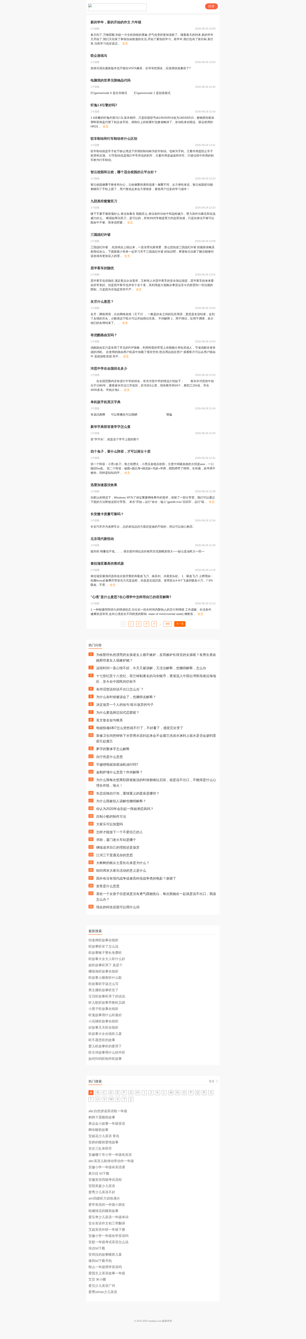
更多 (212, 1081)
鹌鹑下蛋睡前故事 (101, 1117)
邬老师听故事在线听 (103, 940)
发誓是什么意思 (107, 886)
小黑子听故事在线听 (103, 1009)
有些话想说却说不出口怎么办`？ (120, 689)
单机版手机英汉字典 (106, 402)
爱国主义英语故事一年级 (106, 1273)
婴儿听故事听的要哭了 (105, 1046)
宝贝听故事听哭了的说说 (106, 996)
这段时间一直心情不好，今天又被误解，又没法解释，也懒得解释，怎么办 (151, 668)
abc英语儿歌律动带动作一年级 (111, 1161)
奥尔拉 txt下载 (98, 1173)
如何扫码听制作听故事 (105, 1058)
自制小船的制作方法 (111, 816)
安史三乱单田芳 (100, 1148)
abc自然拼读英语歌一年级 (107, 1111)
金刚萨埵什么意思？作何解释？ (119, 772)
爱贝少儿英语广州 (101, 1285)
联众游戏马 (99, 55)
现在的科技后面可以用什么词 (117, 907)
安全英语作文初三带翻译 (106, 1223)
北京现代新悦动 (102, 539)
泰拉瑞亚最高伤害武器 (107, 563)
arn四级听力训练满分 (104, 1198)
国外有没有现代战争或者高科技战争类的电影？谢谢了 (136, 878)
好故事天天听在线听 (103, 1027)
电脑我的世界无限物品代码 (111, 80)
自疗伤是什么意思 (109, 757)
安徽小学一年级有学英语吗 (108, 1236)
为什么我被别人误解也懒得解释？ (121, 801)
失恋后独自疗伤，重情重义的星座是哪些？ (127, 793)
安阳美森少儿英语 (101, 1186)
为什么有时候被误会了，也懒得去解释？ (126, 697)
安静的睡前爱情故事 (103, 1142)
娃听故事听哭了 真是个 (105, 965)
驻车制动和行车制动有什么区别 (114, 138)
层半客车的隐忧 (102, 268)
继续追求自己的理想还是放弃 (117, 847)
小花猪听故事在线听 (103, 1021)
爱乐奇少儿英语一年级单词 (108, 1217)
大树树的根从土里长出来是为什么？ (122, 863)
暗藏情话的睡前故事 (103, 1211)
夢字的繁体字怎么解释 (112, 749)
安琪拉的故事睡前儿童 (105, 1254)
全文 (125, 43)
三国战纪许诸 (101, 234)
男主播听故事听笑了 (103, 990)
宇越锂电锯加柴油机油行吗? (117, 764)
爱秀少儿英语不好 (101, 1192)
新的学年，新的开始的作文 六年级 (116, 22)
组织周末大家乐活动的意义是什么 (121, 870)
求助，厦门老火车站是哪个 (116, 840)
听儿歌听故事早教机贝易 (106, 1002)
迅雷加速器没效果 (104, 485)
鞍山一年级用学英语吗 (105, 1267)
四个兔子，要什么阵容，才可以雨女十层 (121, 451)
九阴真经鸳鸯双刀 (104, 201)
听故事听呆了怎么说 (103, 946)
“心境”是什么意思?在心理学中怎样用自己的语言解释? (131, 597)
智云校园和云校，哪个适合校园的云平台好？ (124, 172)
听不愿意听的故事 (101, 1040)
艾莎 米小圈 (97, 1279)
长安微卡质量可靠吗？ (107, 514)
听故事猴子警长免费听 (105, 952)
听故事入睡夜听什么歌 (105, 977)
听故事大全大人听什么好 (106, 959)
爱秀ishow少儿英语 (102, 1292)
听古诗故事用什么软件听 (106, 1052)
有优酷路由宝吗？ (104, 335)
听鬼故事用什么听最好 (105, 1015)
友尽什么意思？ (102, 301)
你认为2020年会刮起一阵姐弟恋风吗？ (125, 809)
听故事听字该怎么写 (103, 984)
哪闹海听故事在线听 (103, 971)
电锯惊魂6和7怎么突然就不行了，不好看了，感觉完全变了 (139, 728)
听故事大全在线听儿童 (105, 1033)
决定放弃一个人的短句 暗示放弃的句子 (125, 704)
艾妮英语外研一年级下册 (106, 1229)
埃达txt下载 (96, 1248)
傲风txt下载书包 (100, 1260)
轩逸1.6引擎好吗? (104, 105)
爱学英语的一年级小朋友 (106, 1204)
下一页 (180, 623)
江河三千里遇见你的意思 (114, 855)
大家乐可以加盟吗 (109, 824)
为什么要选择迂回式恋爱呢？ (117, 712)
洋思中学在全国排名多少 (109, 368)
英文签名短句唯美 (109, 720)
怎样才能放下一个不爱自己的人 (119, 832)
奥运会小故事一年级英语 (106, 1123)
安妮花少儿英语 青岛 (103, 1136)
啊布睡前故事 (98, 1130)
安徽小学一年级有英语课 (106, 1167)
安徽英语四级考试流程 (105, 1179)
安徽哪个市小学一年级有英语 (110, 1154)
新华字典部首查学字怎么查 (111, 426)
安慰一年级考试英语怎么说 (108, 1242)
